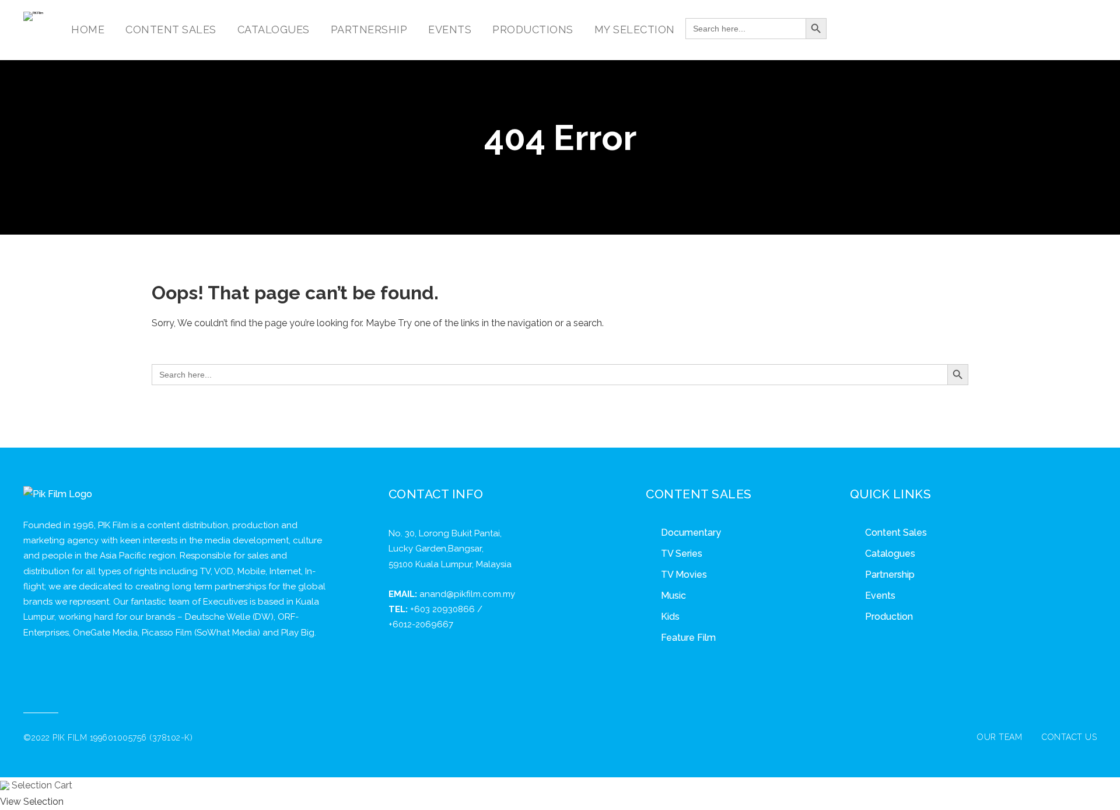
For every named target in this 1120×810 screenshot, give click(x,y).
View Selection (32, 801)
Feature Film (688, 637)
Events (880, 595)
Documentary (691, 532)
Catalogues (890, 553)
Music (673, 595)
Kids (670, 616)
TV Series (681, 553)
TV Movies (684, 574)
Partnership (890, 574)
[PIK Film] (33, 16)
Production (889, 616)
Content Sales (896, 532)
